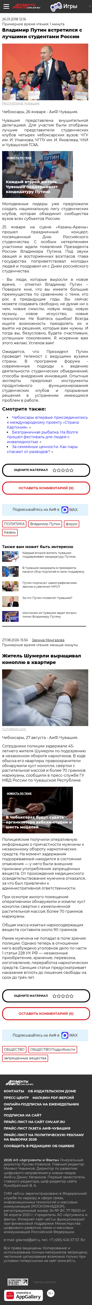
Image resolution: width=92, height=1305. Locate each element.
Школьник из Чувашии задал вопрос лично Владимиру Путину (49, 614)
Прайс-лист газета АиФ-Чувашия (37, 1128)
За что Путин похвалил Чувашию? (47, 598)
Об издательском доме (52, 1091)
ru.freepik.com (14, 729)
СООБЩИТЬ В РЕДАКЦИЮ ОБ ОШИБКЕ (39, 1146)
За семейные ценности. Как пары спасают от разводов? (42, 449)
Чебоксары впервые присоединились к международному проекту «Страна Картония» (47, 422)
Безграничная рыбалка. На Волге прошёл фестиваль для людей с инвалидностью (42, 437)
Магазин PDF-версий (53, 1098)
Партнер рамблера (44, 1282)
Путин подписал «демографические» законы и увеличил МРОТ (49, 584)
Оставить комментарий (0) (46, 488)
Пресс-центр (16, 1098)
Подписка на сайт (23, 1115)
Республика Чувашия (20, 103)
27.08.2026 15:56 (15, 640)
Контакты (14, 1091)
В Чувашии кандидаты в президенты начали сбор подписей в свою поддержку (53, 569)
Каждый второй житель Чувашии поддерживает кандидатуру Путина (48, 554)
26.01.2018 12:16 (14, 19)
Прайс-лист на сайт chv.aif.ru (34, 1122)
